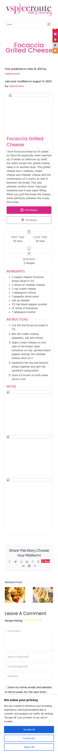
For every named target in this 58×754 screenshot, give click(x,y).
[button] (7, 595)
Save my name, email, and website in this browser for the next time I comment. (28, 692)
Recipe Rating (13, 620)
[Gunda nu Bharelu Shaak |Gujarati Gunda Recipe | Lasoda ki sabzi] (15, 589)
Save (47, 561)
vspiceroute (12, 73)
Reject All (29, 747)
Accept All (29, 729)
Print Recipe (31, 210)
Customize (29, 738)
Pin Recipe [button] (31, 220)
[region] (29, 724)
